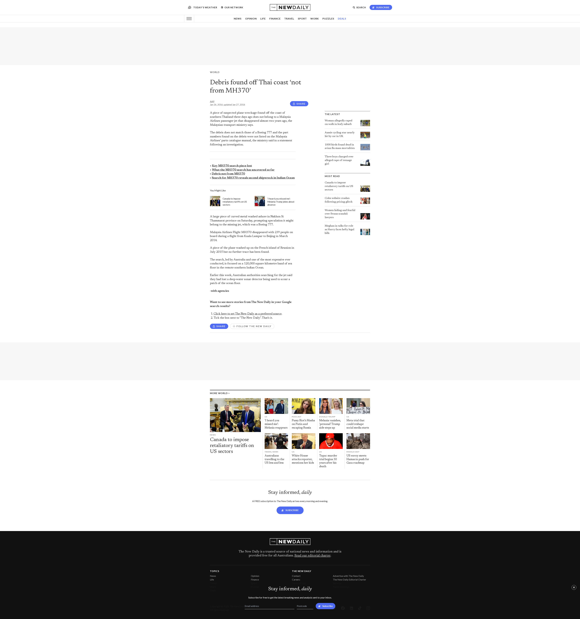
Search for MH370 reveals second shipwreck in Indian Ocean (253, 178)
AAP (212, 101)
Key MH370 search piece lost (232, 165)
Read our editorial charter (312, 555)
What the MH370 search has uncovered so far (243, 170)
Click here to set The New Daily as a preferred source (248, 313)
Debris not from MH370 (228, 173)
